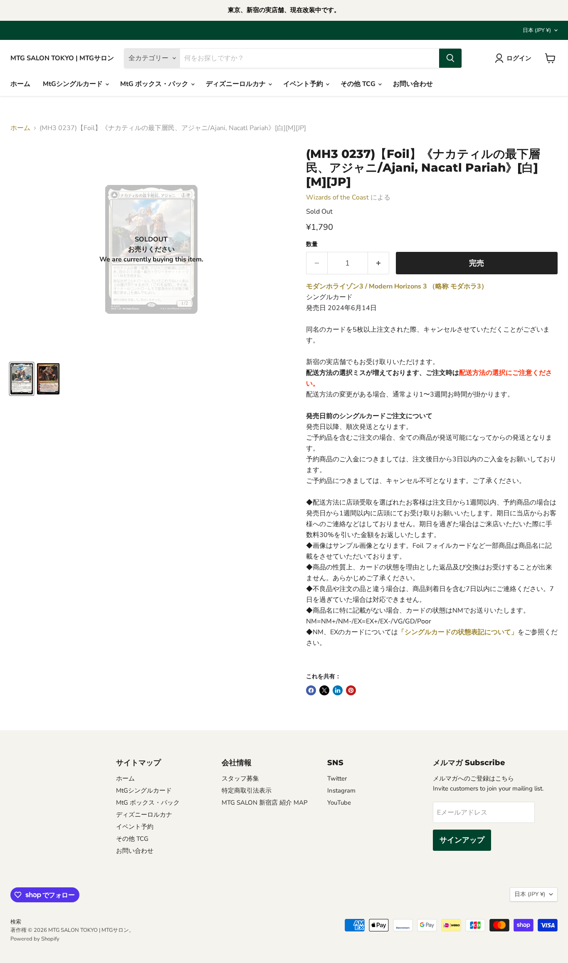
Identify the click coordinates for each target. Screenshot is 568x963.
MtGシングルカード (73, 84)
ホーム (20, 84)
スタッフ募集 (240, 778)
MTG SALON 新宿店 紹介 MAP (265, 802)
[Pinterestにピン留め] (351, 690)
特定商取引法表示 (247, 790)
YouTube (339, 802)
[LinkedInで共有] (338, 690)
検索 (15, 922)
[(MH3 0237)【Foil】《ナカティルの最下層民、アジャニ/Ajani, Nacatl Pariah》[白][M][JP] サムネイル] (22, 378)
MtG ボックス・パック (155, 84)
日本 (537, 30)
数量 (312, 244)
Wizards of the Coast (337, 197)
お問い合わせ (413, 84)
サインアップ (462, 840)
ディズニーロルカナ (236, 84)
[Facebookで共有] (311, 690)
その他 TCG (359, 84)
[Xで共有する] (324, 690)
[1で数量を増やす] (378, 263)
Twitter (337, 778)
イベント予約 (304, 84)
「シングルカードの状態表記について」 (458, 632)
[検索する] (450, 58)
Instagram (341, 790)
